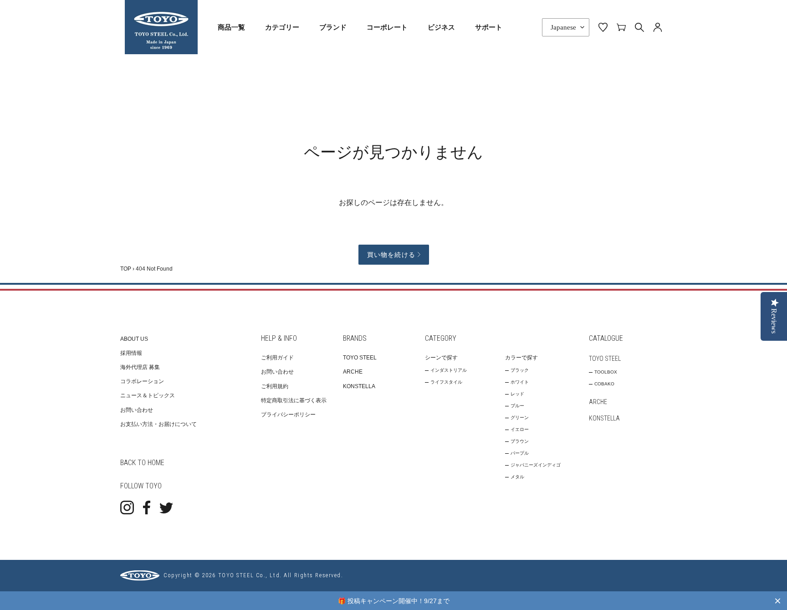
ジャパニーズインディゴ (536, 464)
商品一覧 (231, 27)
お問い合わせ (136, 410)
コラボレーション (142, 381)
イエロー (520, 429)
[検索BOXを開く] (639, 27)
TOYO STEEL (360, 357)
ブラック (520, 370)
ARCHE (353, 372)
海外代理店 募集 (140, 367)
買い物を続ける (391, 254)
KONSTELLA (359, 386)
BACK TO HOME (142, 462)
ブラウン (520, 441)
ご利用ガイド (277, 357)
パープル (520, 453)
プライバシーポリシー (288, 414)
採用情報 (131, 353)
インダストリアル (448, 370)
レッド (517, 393)
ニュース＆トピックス (147, 395)
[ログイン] (657, 26)
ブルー (517, 405)
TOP (125, 269)
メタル (517, 476)
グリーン (520, 417)
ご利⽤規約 (274, 386)
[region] (393, 600)
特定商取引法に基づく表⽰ (294, 400)
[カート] (621, 26)
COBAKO (604, 383)
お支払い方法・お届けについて (158, 424)
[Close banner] (777, 600)
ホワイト (520, 381)
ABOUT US (134, 339)
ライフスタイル (446, 381)
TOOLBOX (605, 371)
